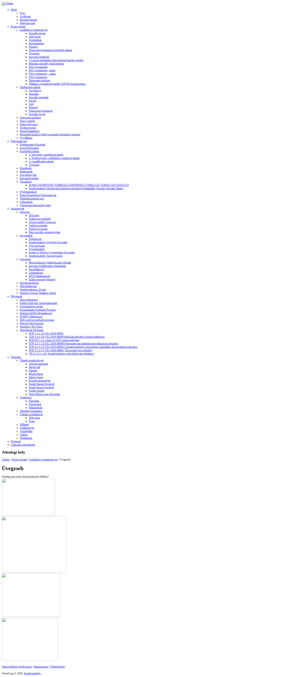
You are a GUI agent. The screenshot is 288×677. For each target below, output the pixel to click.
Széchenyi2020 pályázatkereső (36, 313)
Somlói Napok (36, 390)
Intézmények (17, 208)
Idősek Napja (36, 377)
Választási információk (23, 444)
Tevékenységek (28, 127)
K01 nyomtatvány (38, 67)
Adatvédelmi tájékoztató (17, 666)
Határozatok (26, 171)
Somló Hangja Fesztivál (41, 384)
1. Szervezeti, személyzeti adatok (46, 154)
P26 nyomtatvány (38, 77)
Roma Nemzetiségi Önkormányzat (38, 195)
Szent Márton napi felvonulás (44, 394)
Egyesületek (26, 235)
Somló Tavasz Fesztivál (41, 387)
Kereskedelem (36, 43)
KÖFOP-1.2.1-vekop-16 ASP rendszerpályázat (54, 340)
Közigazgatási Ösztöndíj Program (38, 309)
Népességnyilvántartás (41, 110)
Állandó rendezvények (32, 360)
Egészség (25, 212)
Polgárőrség (35, 239)
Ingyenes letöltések (39, 56)
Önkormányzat (19, 141)
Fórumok (16, 441)
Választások (26, 201)
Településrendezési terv (32, 198)
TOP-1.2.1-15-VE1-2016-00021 (46, 333)
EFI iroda (34, 215)
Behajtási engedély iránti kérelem (46, 63)
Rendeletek (26, 168)
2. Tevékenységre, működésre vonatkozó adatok (54, 158)
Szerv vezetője (27, 121)
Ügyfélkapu (26, 137)
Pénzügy (33, 46)
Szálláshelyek (27, 427)
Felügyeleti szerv (29, 124)
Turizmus (16, 357)
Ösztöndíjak (35, 40)
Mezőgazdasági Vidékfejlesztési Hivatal (50, 262)
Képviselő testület (29, 178)
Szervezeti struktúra (30, 117)
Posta (32, 421)
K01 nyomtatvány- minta (42, 70)
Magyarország (27, 23)
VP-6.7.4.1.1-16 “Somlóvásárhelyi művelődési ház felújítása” (61, 353)
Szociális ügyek (37, 33)
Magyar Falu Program (31, 323)
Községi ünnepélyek (39, 380)
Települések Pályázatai (31, 330)
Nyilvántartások (28, 191)
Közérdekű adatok (29, 151)
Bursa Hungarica (29, 299)
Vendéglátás (26, 431)
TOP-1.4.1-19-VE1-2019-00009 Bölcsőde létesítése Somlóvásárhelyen (67, 336)
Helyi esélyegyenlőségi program (37, 320)
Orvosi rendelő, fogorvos (42, 222)
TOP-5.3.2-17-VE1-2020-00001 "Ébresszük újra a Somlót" (60, 350)
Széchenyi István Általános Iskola (38, 293)
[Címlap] (7, 3)
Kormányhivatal (28, 19)
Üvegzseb (34, 53)
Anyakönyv (35, 90)
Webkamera (26, 438)
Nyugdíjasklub (37, 249)
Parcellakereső (36, 269)
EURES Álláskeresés (31, 316)
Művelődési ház (28, 286)
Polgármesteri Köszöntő (32, 144)
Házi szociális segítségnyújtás (44, 232)
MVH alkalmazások (39, 276)
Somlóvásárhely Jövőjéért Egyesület (48, 242)
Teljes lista (34, 417)
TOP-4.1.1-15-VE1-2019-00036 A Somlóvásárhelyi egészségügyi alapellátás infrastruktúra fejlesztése (83, 347)
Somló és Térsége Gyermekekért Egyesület (51, 252)
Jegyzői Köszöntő (29, 148)
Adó (31, 104)
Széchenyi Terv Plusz (31, 326)
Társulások (26, 181)
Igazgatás (34, 94)
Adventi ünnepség (38, 363)
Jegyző (32, 100)
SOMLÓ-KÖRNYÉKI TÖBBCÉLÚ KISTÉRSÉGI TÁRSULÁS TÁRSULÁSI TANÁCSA (79, 185)
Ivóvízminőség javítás (31, 306)
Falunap (33, 370)
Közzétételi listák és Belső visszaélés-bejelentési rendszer (50, 134)
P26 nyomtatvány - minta (42, 73)
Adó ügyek (35, 36)
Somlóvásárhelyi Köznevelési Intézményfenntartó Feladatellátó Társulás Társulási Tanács (76, 188)
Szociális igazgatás (39, 97)
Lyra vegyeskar (37, 245)
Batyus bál (34, 367)
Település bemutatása (31, 411)
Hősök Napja (36, 373)
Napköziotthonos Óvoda (33, 289)
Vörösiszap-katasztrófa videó (35, 205)
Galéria (23, 434)
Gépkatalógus (36, 272)
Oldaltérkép (57, 666)
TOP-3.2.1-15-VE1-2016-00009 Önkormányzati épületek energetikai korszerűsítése (73, 343)
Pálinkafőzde (36, 407)
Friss (22, 13)
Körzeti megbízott (29, 282)
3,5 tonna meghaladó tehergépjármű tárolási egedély (56, 60)
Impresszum (41, 666)
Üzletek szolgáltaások (31, 414)
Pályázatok (16, 296)
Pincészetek (35, 404)
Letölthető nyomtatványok (33, 29)
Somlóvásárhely (32, 673)
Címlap (5, 459)
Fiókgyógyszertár (38, 228)
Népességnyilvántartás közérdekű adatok (50, 50)
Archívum (25, 16)
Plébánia (24, 424)
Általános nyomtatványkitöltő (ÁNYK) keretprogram (57, 83)
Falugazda (25, 259)
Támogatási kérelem (39, 80)
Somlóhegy (26, 397)
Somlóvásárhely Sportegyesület (45, 255)
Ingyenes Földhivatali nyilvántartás (47, 266)
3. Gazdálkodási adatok (41, 161)
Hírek (14, 9)
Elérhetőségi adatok (30, 87)
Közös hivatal (18, 26)
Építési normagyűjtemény (42, 279)
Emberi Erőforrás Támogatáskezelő (38, 303)
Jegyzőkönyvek (28, 175)
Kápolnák (34, 400)
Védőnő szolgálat (38, 225)
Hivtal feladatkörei (29, 131)
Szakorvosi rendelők (40, 218)
